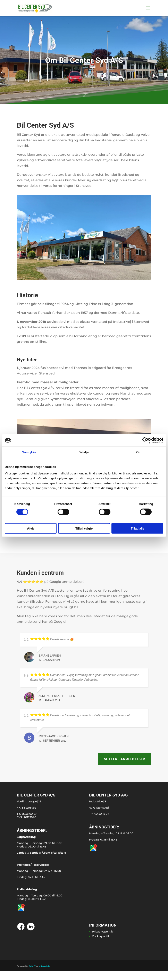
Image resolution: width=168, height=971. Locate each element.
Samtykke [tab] (29, 452)
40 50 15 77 (101, 813)
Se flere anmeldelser (124, 759)
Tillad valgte (84, 528)
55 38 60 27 (29, 813)
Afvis (30, 528)
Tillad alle (137, 528)
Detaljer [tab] (84, 452)
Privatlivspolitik (102, 931)
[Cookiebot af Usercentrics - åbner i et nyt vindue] (145, 440)
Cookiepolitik (101, 936)
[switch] (63, 512)
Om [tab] (138, 452)
